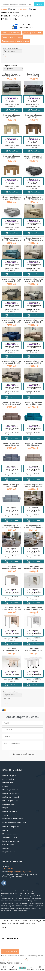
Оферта (5, 815)
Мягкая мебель (8, 783)
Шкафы (5, 786)
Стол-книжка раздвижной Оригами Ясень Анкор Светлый (33, 568)
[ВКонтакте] (3, 709)
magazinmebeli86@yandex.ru (20, 871)
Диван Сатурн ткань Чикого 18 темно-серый (12, 445)
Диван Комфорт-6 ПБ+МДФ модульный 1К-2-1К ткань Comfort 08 (33, 241)
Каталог (4, 969)
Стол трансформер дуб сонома (11, 116)
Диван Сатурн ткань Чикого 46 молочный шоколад (11, 404)
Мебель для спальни (10, 790)
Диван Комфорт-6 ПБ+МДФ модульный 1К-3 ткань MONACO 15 (11, 241)
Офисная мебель (8, 804)
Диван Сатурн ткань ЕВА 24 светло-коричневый (33, 445)
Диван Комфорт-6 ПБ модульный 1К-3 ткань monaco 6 (33, 363)
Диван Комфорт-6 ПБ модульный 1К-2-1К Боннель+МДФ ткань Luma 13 (33, 282)
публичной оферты (25, 960)
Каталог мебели (22, 9)
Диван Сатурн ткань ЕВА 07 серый (12, 485)
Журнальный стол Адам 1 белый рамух (33, 526)
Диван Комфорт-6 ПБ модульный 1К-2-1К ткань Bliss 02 (11, 322)
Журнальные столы (9, 834)
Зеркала (5, 848)
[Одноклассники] (5, 709)
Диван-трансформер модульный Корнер (33, 485)
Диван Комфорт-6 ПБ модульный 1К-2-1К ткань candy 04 (33, 322)
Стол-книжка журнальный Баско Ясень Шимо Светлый (11, 650)
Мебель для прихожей (10, 797)
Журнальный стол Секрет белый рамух (11, 526)
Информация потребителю (12, 818)
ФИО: (4, 927)
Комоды (5, 830)
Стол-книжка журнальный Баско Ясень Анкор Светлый (33, 650)
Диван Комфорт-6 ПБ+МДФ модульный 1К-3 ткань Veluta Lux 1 (33, 200)
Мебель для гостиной (10, 793)
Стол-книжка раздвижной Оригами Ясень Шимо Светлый (11, 568)
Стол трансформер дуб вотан (11, 157)
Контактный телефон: (11, 938)
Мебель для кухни (9, 775)
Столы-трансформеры (11, 32)
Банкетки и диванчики (10, 841)
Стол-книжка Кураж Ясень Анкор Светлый (33, 608)
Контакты (40, 969)
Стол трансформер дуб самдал (33, 116)
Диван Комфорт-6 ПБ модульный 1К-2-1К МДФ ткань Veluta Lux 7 (11, 282)
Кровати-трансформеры (12, 37)
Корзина (30, 967)
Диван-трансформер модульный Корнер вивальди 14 (12, 199)
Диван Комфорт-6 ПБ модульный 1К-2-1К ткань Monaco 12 (11, 363)
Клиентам (13, 969)
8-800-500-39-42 (26, 27)
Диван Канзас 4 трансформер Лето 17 (11, 75)
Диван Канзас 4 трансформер (33, 75)
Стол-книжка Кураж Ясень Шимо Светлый (11, 608)
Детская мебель (8, 779)
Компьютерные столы (10, 800)
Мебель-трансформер (10, 826)
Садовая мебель (8, 844)
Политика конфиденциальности (14, 822)
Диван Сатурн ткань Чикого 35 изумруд (33, 403)
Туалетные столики (9, 837)
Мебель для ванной (9, 811)
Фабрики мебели (8, 852)
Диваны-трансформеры (32, 32)
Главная (4, 9)
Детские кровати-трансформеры (15, 41)
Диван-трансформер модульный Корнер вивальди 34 (33, 158)
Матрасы (5, 808)
